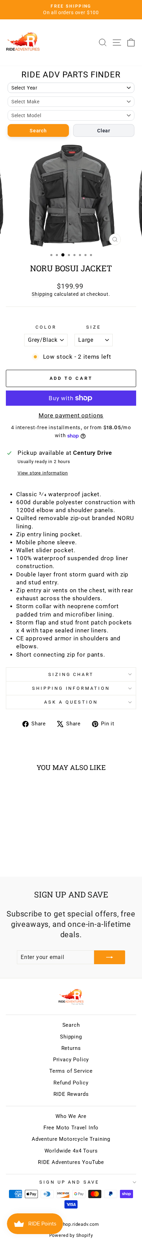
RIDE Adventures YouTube (71, 1162)
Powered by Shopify (71, 1235)
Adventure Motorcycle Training (71, 1139)
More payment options (71, 415)
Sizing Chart (71, 674)
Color (46, 327)
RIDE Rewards (71, 1094)
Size (93, 327)
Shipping (42, 294)
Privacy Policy (71, 1059)
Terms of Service (71, 1071)
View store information (43, 473)
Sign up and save (69, 1182)
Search (38, 130)
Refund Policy (71, 1083)
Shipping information (71, 688)
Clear (103, 130)
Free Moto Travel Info (71, 1128)
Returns (71, 1048)
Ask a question (71, 702)
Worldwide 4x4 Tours (71, 1151)
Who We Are (71, 1116)
